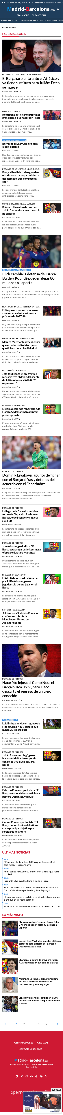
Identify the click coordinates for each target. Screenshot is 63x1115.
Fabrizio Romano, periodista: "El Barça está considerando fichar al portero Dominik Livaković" (21, 793)
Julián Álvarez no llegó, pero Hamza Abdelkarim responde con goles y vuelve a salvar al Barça (19, 759)
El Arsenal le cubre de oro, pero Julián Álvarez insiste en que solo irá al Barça (21, 210)
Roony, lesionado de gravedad (16, 2)
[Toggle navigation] (4, 8)
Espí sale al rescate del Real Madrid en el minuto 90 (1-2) (31, 906)
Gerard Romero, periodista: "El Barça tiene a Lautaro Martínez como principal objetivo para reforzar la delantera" (20, 826)
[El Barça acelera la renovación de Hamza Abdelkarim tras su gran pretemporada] (52, 409)
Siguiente (57, 1023)
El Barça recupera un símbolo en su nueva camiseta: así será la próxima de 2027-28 (20, 313)
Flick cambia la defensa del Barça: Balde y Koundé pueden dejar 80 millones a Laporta (29, 278)
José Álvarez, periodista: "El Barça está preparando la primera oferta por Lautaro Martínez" (21, 549)
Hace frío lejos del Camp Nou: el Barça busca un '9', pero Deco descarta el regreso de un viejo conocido (28, 689)
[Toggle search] (58, 8)
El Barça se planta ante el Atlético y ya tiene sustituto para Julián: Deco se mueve (30, 82)
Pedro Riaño (7, 92)
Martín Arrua (7, 525)
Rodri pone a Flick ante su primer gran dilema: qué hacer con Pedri (21, 116)
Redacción (6, 217)
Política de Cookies (23, 1043)
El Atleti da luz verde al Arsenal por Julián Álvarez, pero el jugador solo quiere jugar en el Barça (20, 582)
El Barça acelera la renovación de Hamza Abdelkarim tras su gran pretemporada (21, 412)
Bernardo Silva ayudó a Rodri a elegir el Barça (19, 145)
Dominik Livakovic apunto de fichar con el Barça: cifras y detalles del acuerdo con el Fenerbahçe (31, 479)
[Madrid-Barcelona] (31, 8)
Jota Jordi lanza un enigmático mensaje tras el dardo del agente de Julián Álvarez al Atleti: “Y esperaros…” (21, 378)
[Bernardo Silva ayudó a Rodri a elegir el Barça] (52, 143)
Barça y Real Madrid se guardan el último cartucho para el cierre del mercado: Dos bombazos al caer (20, 176)
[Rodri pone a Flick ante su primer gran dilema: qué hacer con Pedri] (52, 114)
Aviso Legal (42, 1043)
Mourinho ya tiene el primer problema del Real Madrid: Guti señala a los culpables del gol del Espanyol (31, 889)
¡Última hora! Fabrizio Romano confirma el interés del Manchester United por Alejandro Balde (20, 617)
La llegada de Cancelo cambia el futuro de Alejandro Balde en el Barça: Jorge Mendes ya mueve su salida (20, 516)
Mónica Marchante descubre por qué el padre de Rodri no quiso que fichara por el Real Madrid (21, 345)
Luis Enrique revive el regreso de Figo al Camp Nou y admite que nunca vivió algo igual (21, 726)
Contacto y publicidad (30, 1049)
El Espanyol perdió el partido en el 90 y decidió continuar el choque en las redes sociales (32, 898)
